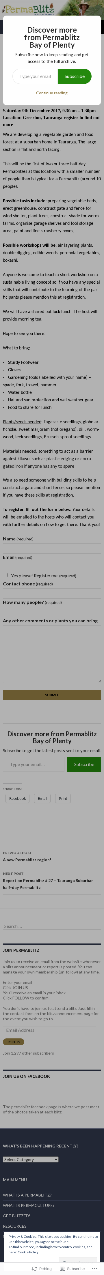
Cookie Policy (28, 1252)
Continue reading (52, 92)
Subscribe (75, 76)
